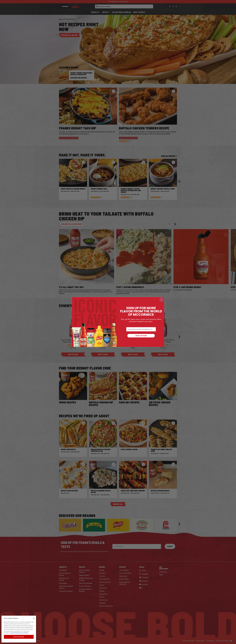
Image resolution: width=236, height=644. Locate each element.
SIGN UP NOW (141, 336)
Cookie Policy (14, 633)
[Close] (34, 618)
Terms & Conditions (23, 633)
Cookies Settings (18, 637)
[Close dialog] (161, 299)
